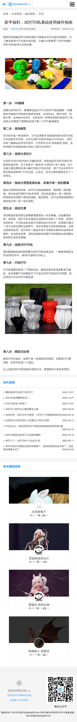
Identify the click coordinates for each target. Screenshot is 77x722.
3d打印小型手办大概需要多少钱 (22, 409)
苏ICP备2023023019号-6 (52, 712)
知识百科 (30, 13)
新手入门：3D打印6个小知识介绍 (23, 440)
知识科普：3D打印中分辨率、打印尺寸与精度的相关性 (34, 414)
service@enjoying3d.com (38, 715)
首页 (5, 13)
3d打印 (14, 28)
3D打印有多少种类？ (16, 403)
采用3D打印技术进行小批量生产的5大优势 (27, 420)
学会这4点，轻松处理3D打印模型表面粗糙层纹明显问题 (34, 426)
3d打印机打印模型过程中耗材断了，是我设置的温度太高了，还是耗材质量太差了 (38, 447)
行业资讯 (17, 13)
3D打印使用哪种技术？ (17, 397)
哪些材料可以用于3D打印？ (20, 392)
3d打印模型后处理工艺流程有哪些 (23, 434)
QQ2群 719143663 (19, 699)
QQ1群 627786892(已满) (19, 695)
